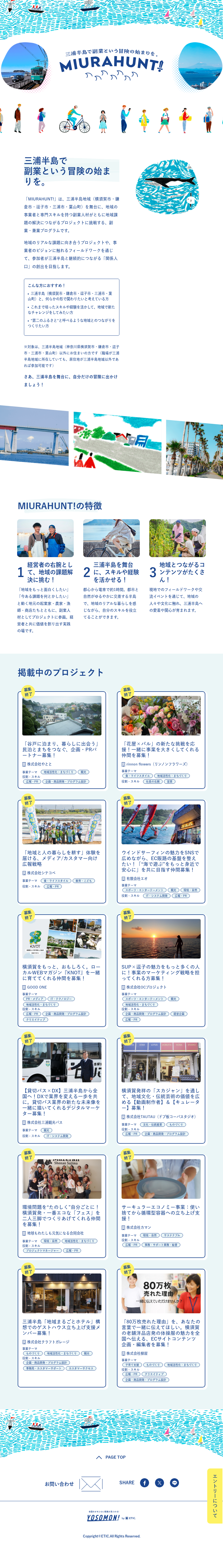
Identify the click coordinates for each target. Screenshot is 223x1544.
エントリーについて (215, 1496)
